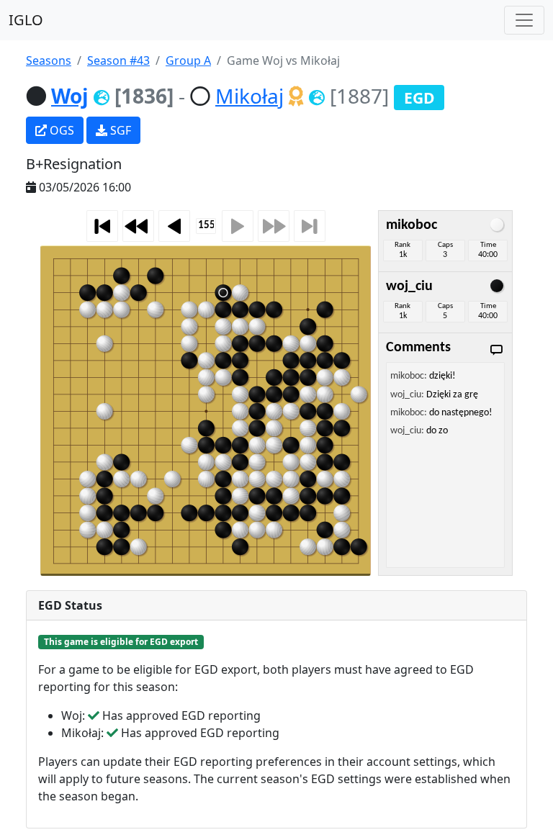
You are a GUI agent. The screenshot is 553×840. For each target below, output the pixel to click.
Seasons (48, 60)
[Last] (309, 226)
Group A (188, 60)
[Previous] (174, 226)
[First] (102, 226)
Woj (70, 95)
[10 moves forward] (273, 226)
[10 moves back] (138, 226)
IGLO (26, 20)
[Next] (237, 226)
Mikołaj (249, 95)
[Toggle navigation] (524, 20)
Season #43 (118, 60)
